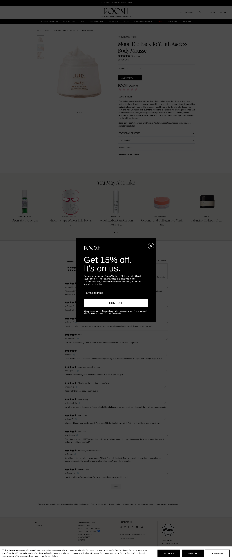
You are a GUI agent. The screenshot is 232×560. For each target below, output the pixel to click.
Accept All (169, 553)
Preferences (217, 553)
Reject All (192, 553)
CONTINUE (116, 303)
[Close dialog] (151, 246)
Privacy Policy (51, 556)
